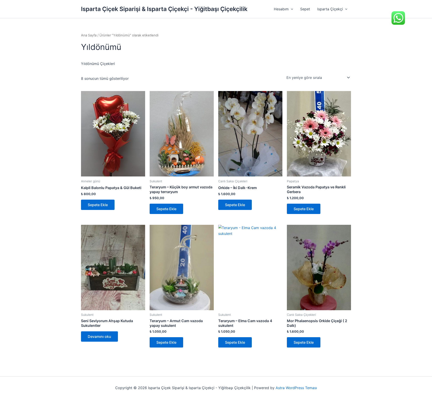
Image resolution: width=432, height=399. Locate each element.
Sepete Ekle (98, 205)
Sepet (305, 9)
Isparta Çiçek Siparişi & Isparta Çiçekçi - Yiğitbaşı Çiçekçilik (164, 8)
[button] (291, 9)
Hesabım (281, 9)
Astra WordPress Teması (296, 388)
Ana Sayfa (89, 35)
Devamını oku (99, 336)
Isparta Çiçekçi (330, 9)
